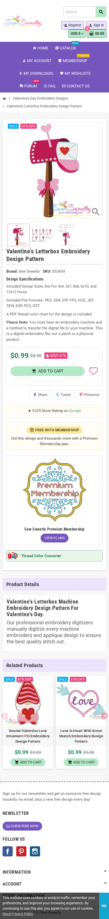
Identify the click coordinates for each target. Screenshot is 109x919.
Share (40, 394)
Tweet (63, 394)
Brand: (11, 271)
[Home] (4, 99)
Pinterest (89, 394)
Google (75, 410)
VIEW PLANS (54, 538)
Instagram (35, 851)
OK (104, 906)
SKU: (47, 271)
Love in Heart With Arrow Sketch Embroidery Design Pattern (81, 736)
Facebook (8, 851)
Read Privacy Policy (18, 914)
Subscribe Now (24, 826)
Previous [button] (4, 716)
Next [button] (104, 716)
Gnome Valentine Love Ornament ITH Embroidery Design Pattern (28, 736)
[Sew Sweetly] (23, 20)
